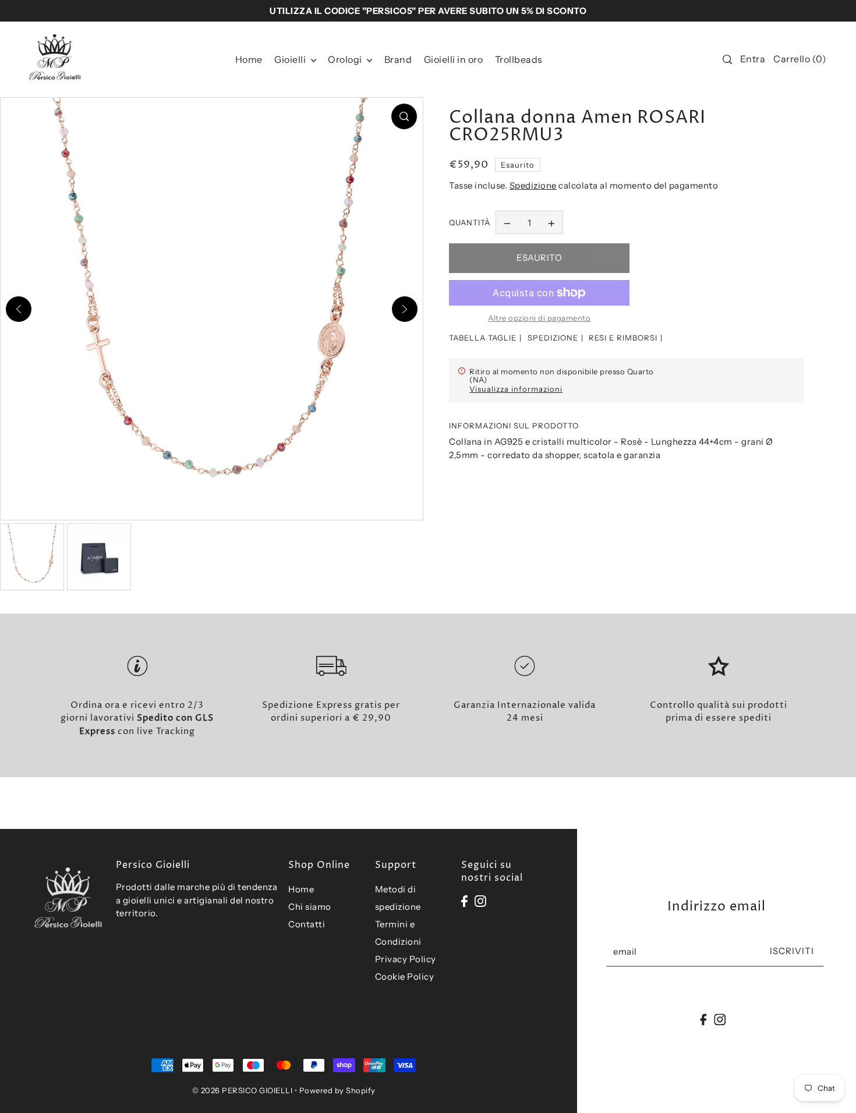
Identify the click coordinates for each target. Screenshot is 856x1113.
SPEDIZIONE (553, 337)
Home (301, 889)
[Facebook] (464, 901)
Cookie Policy (404, 976)
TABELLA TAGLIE (483, 337)
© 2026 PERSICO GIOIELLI (242, 1090)
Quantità (469, 222)
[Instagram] (480, 901)
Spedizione (533, 185)
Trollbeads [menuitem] (519, 59)
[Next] (405, 309)
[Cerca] (727, 59)
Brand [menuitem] (398, 59)
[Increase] (551, 222)
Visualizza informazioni (516, 389)
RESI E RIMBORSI (623, 337)
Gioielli (291, 59)
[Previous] (18, 309)
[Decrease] (507, 222)
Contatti (306, 924)
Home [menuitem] (249, 59)
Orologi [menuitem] (346, 59)
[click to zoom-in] (404, 116)
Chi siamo (309, 906)
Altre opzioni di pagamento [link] (539, 317)
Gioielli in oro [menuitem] (453, 59)
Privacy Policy (405, 959)
